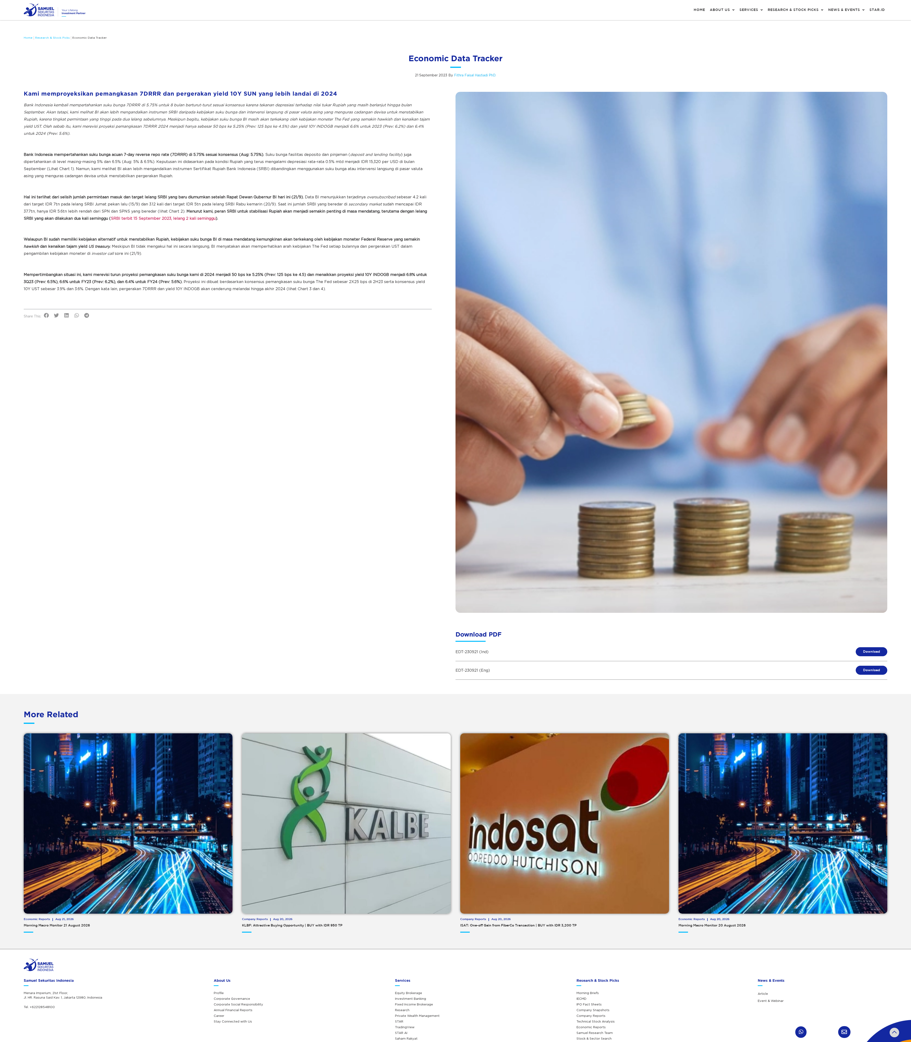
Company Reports (590, 1015)
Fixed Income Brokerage (414, 1004)
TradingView (404, 1027)
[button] (46, 315)
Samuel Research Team (594, 1032)
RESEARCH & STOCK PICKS (793, 10)
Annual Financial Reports (233, 1010)
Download (871, 651)
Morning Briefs (587, 993)
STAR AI (401, 1032)
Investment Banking (410, 998)
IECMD (581, 998)
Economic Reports (591, 1027)
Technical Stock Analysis (595, 1021)
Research (402, 1010)
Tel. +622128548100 (39, 1007)
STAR (399, 1021)
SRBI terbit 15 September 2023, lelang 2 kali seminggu (163, 218)
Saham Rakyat (406, 1038)
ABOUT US (720, 10)
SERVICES (748, 10)
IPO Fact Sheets (589, 1004)
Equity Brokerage (408, 993)
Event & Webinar (771, 1000)
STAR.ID (877, 10)
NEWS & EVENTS (844, 10)
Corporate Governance (232, 998)
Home (28, 37)
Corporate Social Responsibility (238, 1004)
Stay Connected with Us (233, 1021)
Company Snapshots (592, 1010)
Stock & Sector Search (594, 1038)
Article (763, 993)
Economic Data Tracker (89, 37)
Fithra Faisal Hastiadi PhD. (475, 75)
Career (219, 1015)
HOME (699, 10)
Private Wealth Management (417, 1015)
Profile (219, 993)
